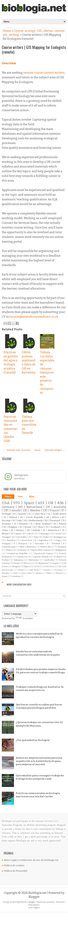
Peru (41, 527)
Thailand (61, 546)
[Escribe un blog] (9, 323)
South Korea (49, 566)
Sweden (35, 510)
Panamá (24, 523)
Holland (58, 556)
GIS (39, 30)
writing (14, 34)
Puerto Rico (46, 546)
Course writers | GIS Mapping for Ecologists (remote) (34, 49)
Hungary (7, 543)
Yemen (5, 576)
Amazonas (27, 540)
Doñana (22, 550)
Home (7, 30)
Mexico (20, 530)
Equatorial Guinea (44, 553)
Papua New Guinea (41, 550)
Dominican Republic (18, 553)
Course (19, 30)
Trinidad (56, 543)
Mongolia (16, 566)
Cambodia (48, 560)
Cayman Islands (40, 556)
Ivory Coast (27, 573)
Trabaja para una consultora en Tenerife (29, 425)
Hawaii (36, 530)
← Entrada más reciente (16, 450)
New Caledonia (28, 546)
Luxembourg (8, 546)
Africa (56, 517)
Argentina (43, 540)
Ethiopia (5, 573)
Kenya (5, 533)
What (31, 496)
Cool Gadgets (34, 907)
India (46, 537)
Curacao (47, 570)
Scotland (55, 527)
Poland (62, 523)
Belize (9, 550)
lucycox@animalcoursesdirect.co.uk (33, 316)
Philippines (60, 550)
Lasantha (50, 902)
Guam (16, 563)
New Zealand (43, 523)
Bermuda (34, 560)
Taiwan (21, 570)
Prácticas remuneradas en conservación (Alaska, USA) (10, 429)
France (55, 510)
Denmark (55, 520)
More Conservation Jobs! (19, 584)
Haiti (15, 573)
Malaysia (23, 543)
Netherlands (36, 520)
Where (8, 496)
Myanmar (43, 563)
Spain (30, 503)
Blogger (34, 897)
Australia (59, 507)
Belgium (13, 527)
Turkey (5, 560)
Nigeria (27, 566)
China (5, 530)
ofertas (48, 30)
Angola (55, 563)
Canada (15, 510)
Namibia (11, 540)
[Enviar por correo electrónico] (5, 323)
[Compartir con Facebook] (17, 323)
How (20, 496)
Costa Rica (39, 513)
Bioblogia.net (37, 893)
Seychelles (21, 537)
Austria (22, 513)
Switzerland (35, 507)
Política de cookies (14, 865)
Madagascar (59, 537)
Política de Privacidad (15, 870)
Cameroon (22, 556)
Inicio (37, 450)
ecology (30, 30)
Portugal (7, 513)
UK (51, 503)
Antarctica (54, 530)
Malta (49, 573)
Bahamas (19, 560)
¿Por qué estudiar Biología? (33, 740)
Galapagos (44, 533)
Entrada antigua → (55, 450)
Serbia (37, 566)
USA (6, 503)
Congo (58, 540)
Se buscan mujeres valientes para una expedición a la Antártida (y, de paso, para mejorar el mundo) (39, 761)
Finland (13, 517)
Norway (6, 520)
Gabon (30, 533)
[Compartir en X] (13, 323)
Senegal (6, 537)
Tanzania (40, 543)
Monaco (59, 573)
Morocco (29, 563)
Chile (36, 537)
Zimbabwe (15, 576)
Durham (59, 570)
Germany (9, 507)
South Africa (59, 513)
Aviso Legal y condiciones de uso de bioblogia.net (31, 860)
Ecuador (7, 523)
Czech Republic (35, 517)
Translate (27, 618)
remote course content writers (44, 72)
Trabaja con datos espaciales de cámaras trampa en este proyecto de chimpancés (47, 372)
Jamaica (39, 573)
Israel (58, 533)
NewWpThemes (20, 902)
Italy (20, 520)
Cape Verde (34, 570)
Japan (18, 533)
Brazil (28, 527)
